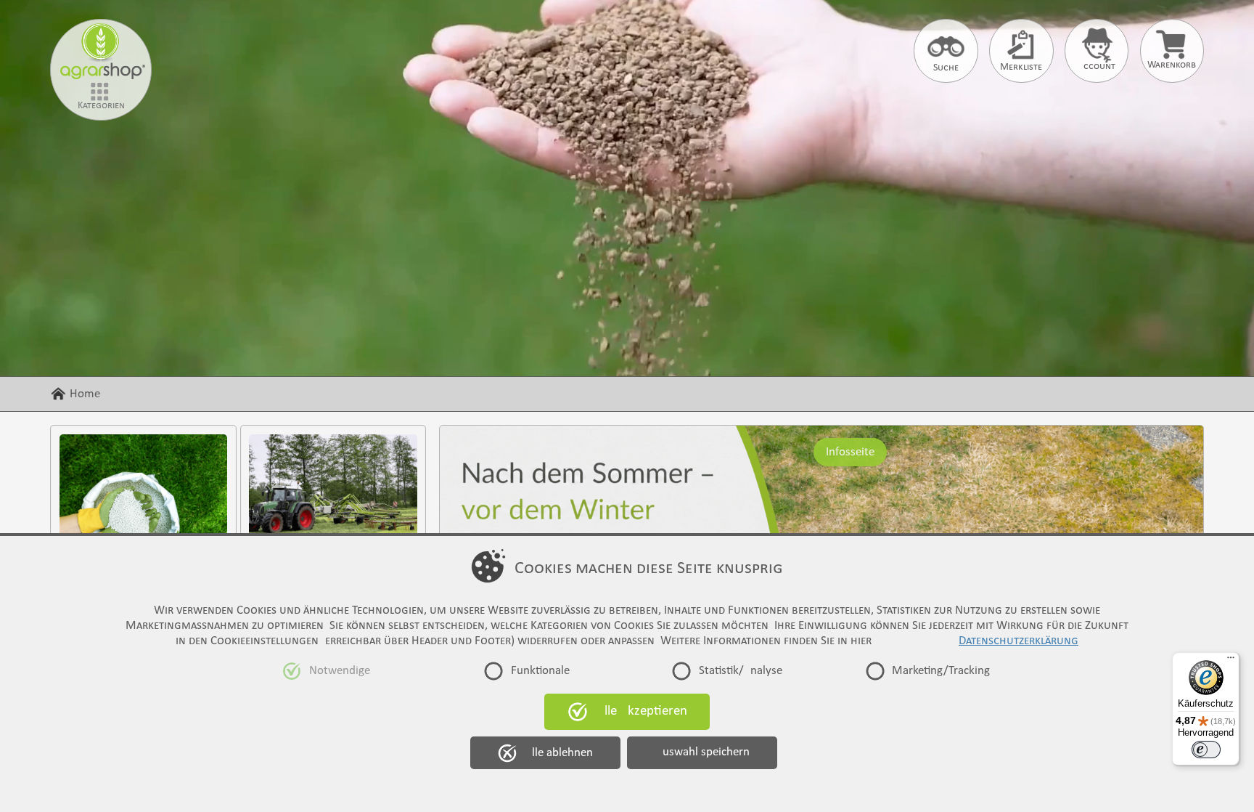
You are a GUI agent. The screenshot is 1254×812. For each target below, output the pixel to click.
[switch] (1206, 749)
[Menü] (1230, 661)
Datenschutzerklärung (1018, 641)
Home (85, 394)
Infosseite (850, 451)
